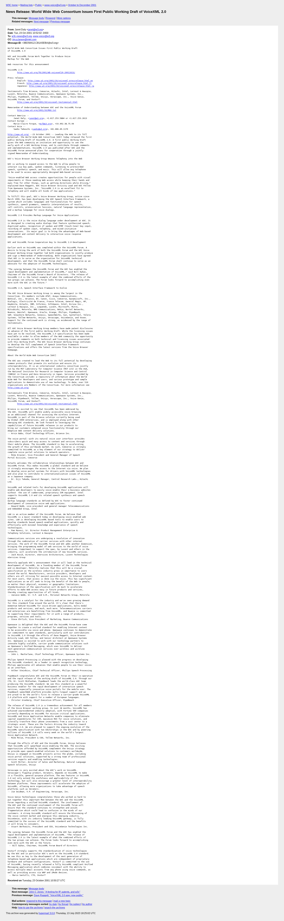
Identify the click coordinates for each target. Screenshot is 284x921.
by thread (63, 904)
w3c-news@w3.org (22, 36)
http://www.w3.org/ (18, 134)
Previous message (60, 21)
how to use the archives (30, 907)
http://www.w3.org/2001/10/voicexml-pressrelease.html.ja (61, 86)
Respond (50, 18)
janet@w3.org (35, 29)
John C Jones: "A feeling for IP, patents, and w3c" (54, 892)
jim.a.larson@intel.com (24, 39)
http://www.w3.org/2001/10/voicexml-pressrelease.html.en (60, 81)
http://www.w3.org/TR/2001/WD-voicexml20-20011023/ (46, 72)
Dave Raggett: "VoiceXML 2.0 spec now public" (58, 895)
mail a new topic (62, 901)
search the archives (55, 907)
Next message (41, 21)
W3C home (12, 5)
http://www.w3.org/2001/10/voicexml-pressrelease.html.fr (59, 83)
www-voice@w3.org (55, 5)
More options (64, 18)
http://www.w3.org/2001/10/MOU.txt (36, 110)
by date (53, 904)
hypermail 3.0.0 (47, 913)
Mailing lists (26, 5)
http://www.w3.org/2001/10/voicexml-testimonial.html (47, 102)
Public (38, 5)
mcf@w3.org (45, 124)
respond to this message (39, 901)
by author (87, 904)
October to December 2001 (82, 5)
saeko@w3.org (40, 129)
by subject (75, 904)
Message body (36, 18)
